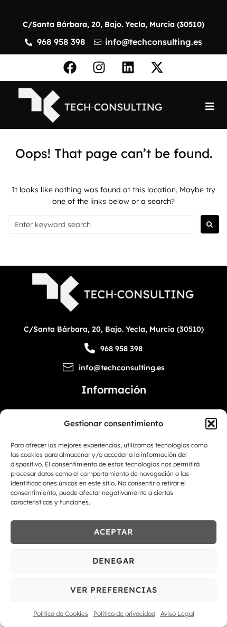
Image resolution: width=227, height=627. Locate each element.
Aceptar (113, 532)
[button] (211, 423)
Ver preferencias (113, 590)
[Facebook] (70, 67)
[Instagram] (99, 67)
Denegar (113, 561)
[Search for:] (101, 224)
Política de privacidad (124, 613)
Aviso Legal (177, 613)
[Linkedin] (128, 67)
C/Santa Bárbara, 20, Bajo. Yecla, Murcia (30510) (113, 24)
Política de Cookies (60, 613)
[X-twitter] (157, 67)
